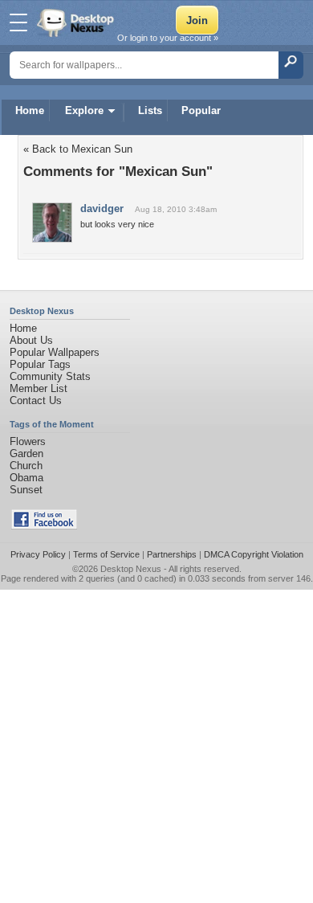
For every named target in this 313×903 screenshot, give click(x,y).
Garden (26, 453)
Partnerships (172, 554)
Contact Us (36, 400)
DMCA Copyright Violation (253, 554)
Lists (150, 110)
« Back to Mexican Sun (77, 149)
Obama (26, 478)
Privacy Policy (38, 554)
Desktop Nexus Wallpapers (77, 22)
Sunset (26, 490)
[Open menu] (18, 22)
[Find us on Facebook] (44, 526)
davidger (102, 208)
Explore (84, 110)
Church (26, 466)
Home (29, 110)
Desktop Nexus (130, 569)
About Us (31, 340)
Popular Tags (40, 364)
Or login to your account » (167, 38)
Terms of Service (106, 554)
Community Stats (50, 376)
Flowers (28, 441)
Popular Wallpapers (55, 352)
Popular (201, 110)
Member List (38, 388)
